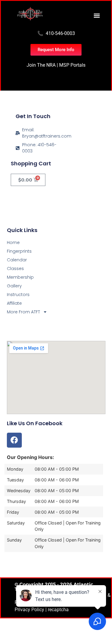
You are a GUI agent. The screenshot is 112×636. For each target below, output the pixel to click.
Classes (15, 269)
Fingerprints (19, 251)
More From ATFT (23, 312)
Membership (20, 277)
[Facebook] (14, 440)
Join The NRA (41, 65)
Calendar (17, 260)
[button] (97, 15)
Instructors (18, 295)
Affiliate (14, 303)
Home (13, 242)
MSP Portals (72, 65)
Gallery (14, 286)
